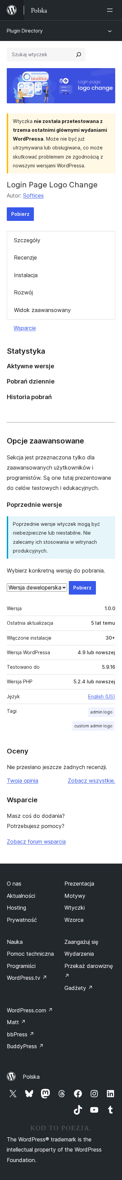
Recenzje (25, 257)
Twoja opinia (22, 780)
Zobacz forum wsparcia (36, 841)
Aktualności (21, 895)
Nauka (15, 941)
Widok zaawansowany (42, 310)
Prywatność (22, 919)
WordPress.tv (27, 977)
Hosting (16, 907)
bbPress (20, 1034)
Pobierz (20, 214)
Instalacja (26, 275)
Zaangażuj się (81, 941)
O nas (14, 883)
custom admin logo (93, 725)
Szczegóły (27, 240)
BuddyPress (25, 1046)
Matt (16, 1022)
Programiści (21, 965)
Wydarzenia (79, 953)
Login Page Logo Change (52, 184)
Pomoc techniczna (30, 953)
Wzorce (74, 919)
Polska (31, 1076)
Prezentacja (79, 883)
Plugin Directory (25, 31)
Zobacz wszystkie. (91, 780)
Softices (33, 195)
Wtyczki (74, 907)
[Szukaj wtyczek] (78, 54)
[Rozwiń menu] (111, 10)
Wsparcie (25, 328)
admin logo (101, 712)
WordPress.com (30, 1010)
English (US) (101, 696)
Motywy (74, 895)
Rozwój (23, 292)
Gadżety (78, 988)
